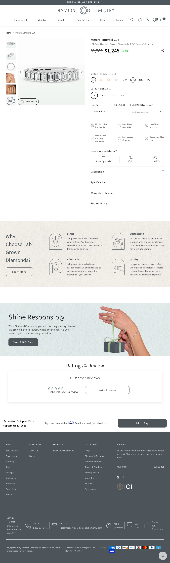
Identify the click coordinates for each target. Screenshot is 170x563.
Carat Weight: (101, 88)
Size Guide (119, 104)
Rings (8, 467)
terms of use (11, 551)
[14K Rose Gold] (108, 80)
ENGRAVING (141, 105)
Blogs (32, 456)
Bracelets (10, 483)
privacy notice (26, 551)
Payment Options (93, 461)
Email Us (156, 161)
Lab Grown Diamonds (63, 450)
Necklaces (11, 477)
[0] (154, 20)
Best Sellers (12, 450)
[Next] (126, 20)
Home (8, 32)
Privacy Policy (92, 472)
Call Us (131, 161)
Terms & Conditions (94, 467)
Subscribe (159, 467)
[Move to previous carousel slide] (88, 298)
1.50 (103, 95)
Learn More (19, 273)
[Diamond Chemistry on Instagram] (119, 478)
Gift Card (10, 494)
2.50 (122, 95)
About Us (33, 450)
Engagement (12, 456)
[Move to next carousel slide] (81, 298)
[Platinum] (116, 80)
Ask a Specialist (104, 161)
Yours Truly (11, 488)
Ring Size (108, 105)
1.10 (94, 95)
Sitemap (89, 483)
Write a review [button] (107, 390)
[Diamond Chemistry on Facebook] (124, 478)
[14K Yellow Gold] (101, 80)
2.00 (113, 95)
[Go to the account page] (146, 20)
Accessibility (91, 488)
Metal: (103, 74)
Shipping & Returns (94, 456)
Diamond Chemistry (29, 547)
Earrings (10, 472)
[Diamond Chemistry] (85, 10)
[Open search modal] (132, 20)
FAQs (87, 450)
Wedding (10, 461)
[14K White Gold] (93, 80)
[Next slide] (82, 72)
